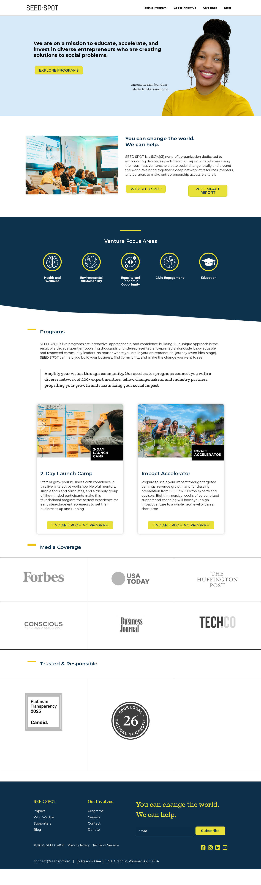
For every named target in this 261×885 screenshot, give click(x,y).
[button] (210, 831)
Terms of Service (105, 845)
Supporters (42, 823)
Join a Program (156, 7)
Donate (94, 830)
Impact (39, 811)
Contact (94, 823)
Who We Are (44, 817)
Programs (96, 811)
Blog (227, 7)
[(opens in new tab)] (130, 720)
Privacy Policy (78, 845)
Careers (94, 817)
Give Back (210, 7)
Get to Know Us (185, 7)
